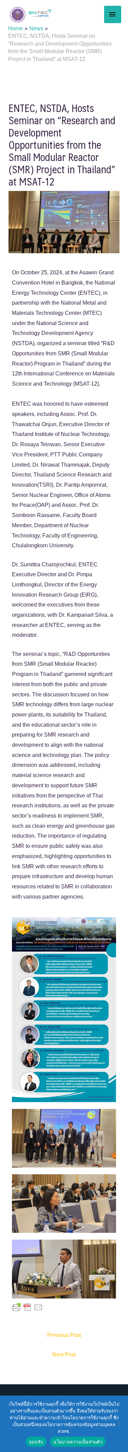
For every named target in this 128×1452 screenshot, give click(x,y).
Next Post (64, 1354)
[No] (119, 1423)
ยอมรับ (36, 1442)
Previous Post (64, 1335)
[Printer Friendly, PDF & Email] (27, 1307)
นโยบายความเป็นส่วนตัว (77, 1442)
